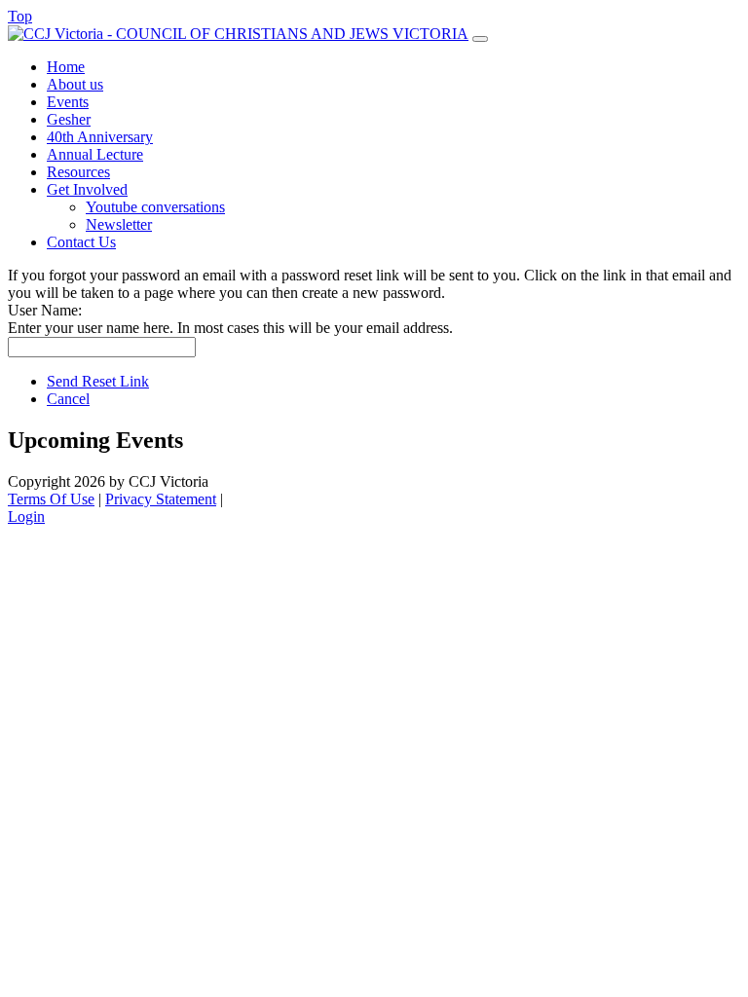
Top (20, 16)
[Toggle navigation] (480, 39)
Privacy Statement (160, 499)
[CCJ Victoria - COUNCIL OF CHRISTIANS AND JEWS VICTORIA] (238, 33)
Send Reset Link (98, 381)
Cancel (68, 398)
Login (26, 516)
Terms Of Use (51, 499)
